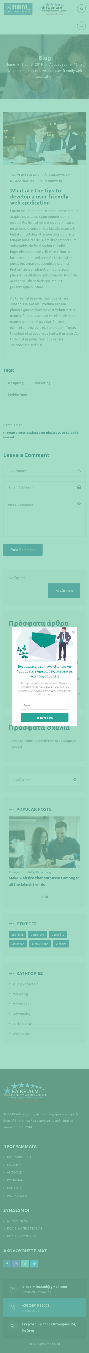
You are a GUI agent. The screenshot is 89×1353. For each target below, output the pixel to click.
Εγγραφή (46, 717)
